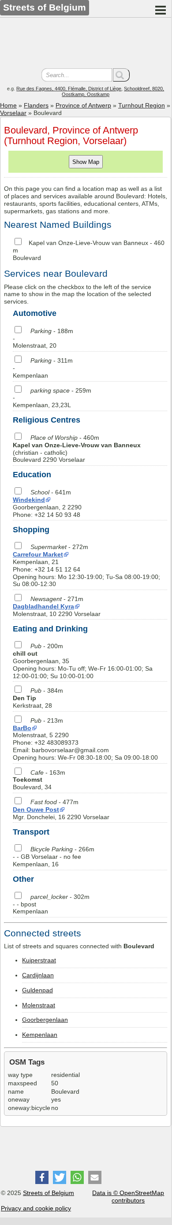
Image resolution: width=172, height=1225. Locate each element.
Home (8, 105)
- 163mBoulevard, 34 (39, 780)
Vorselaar (13, 112)
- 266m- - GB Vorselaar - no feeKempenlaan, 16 (53, 857)
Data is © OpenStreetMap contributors (128, 1196)
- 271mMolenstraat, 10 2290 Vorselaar (57, 606)
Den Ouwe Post (36, 809)
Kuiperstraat (39, 960)
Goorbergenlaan (45, 1019)
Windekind (29, 499)
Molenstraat (38, 1005)
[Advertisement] (85, 44)
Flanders (36, 105)
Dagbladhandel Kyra (43, 606)
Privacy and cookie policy (36, 1208)
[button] (42, 1177)
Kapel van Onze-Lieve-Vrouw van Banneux (88, 242)
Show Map (85, 162)
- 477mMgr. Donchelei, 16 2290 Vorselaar (61, 809)
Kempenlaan (39, 1034)
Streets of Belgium (48, 1192)
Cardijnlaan (38, 975)
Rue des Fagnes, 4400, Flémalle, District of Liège (68, 88)
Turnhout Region (141, 105)
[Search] (121, 75)
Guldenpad (37, 990)
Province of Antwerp (83, 105)
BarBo (22, 727)
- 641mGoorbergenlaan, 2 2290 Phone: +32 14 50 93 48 (47, 503)
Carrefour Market (38, 554)
